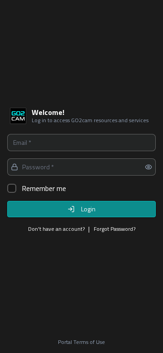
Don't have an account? (56, 229)
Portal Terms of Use (81, 342)
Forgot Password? (114, 229)
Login (88, 209)
